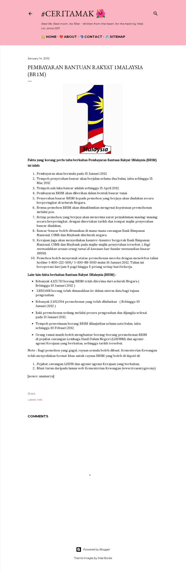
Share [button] (31, 393)
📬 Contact (91, 37)
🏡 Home (48, 37)
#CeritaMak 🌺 (73, 13)
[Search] (155, 12)
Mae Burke (105, 558)
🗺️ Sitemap (115, 37)
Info (39, 399)
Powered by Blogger (96, 549)
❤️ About (68, 37)
